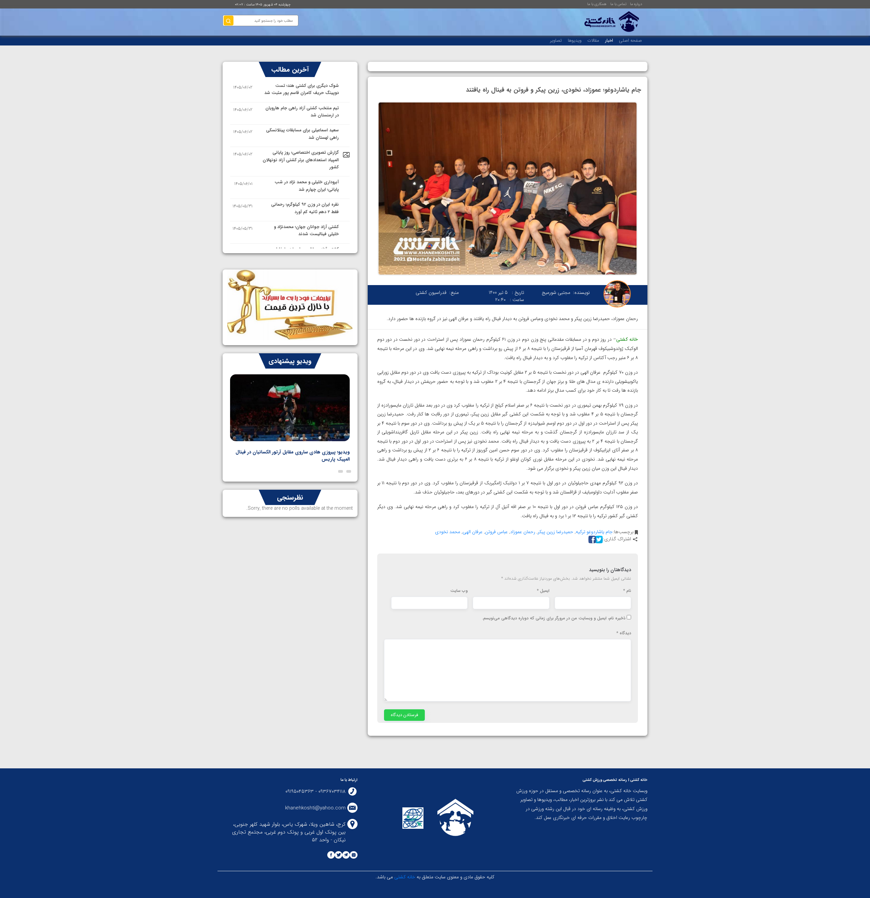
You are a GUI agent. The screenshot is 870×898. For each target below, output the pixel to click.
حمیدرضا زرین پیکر (555, 532)
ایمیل (543, 591)
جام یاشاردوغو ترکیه (594, 532)
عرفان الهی (473, 532)
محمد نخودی (447, 532)
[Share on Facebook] (591, 539)
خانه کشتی (404, 877)
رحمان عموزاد (522, 532)
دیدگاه (623, 633)
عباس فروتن (496, 532)
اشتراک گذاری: (617, 539)
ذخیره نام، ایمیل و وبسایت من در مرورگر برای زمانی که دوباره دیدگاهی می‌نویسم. (553, 618)
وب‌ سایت (459, 591)
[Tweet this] (598, 539)
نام (627, 591)
